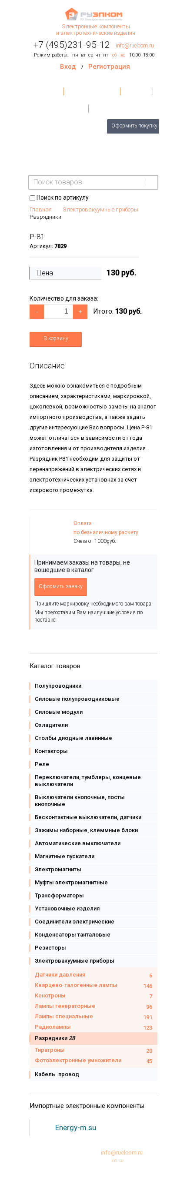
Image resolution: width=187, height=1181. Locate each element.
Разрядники (45, 217)
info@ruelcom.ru (135, 46)
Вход (68, 66)
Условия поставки (93, 91)
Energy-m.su (75, 1127)
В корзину (55, 338)
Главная (49, 91)
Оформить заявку (61, 586)
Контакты (136, 91)
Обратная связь (114, 109)
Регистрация (109, 66)
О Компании (68, 109)
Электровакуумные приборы (100, 209)
